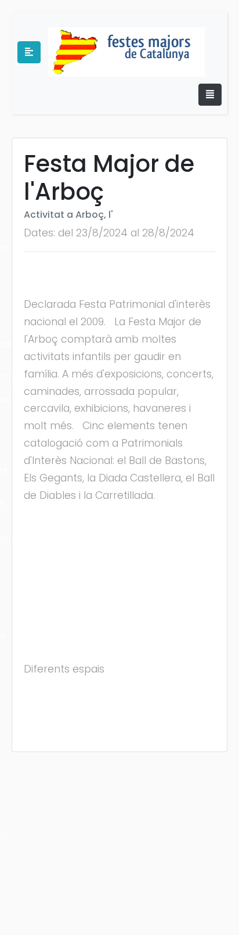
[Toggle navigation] (210, 95)
